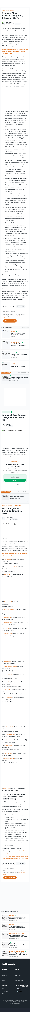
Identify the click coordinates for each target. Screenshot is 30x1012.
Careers (3, 978)
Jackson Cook (8, 633)
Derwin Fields (9, 727)
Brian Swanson (8, 674)
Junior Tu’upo (6, 788)
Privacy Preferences (15, 1003)
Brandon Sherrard (9, 758)
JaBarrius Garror (10, 734)
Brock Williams (8, 622)
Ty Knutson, (7, 559)
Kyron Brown (7, 617)
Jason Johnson (8, 753)
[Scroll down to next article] (27, 382)
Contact (3, 980)
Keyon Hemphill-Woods (10, 666)
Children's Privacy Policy (20, 978)
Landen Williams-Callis (10, 567)
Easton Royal (8, 602)
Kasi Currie (7, 689)
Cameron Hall (9, 740)
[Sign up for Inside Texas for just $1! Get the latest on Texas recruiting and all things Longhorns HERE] (15, 51)
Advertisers (4, 975)
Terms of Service (19, 980)
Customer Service (19, 973)
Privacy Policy (18, 975)
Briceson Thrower (9, 609)
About (3, 973)
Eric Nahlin (9, 22)
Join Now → (15, 480)
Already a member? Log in (15, 484)
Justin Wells (9, 517)
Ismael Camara (8, 661)
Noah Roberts (8, 574)
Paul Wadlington (6, 424)
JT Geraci (6, 628)
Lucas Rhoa (7, 682)
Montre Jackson (8, 745)
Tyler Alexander (8, 697)
